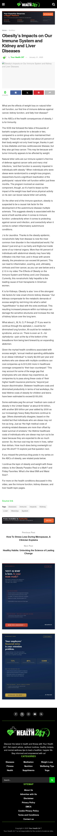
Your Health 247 (17, 57)
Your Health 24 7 (35, 828)
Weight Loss (47, 762)
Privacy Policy (28, 802)
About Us (28, 790)
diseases (12, 506)
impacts (33, 506)
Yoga (47, 770)
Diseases (10, 762)
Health (10, 770)
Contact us (28, 819)
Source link (7, 500)
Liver (5, 511)
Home (4, 30)
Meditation (29, 762)
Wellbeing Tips (47, 766)
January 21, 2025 (36, 57)
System (25, 511)
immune (23, 506)
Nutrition (12, 30)
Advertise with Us (28, 794)
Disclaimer (28, 798)
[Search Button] (52, 780)
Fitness (10, 766)
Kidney (43, 506)
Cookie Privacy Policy (28, 810)
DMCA (28, 806)
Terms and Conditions (28, 814)
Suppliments (28, 770)
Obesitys (15, 511)
